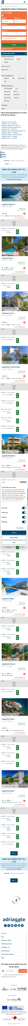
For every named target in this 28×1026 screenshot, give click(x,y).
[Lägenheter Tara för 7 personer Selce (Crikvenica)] (14, 301)
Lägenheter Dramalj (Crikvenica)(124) (11, 127)
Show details (20, 528)
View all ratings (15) (21, 461)
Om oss (3, 933)
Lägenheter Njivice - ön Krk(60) (9, 132)
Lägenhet (6, 78)
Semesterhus (21, 78)
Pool (16, 88)
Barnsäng (16, 97)
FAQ (2, 937)
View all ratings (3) (21, 263)
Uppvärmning (7, 97)
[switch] (24, 512)
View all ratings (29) (21, 796)
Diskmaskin (16, 94)
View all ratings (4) (21, 669)
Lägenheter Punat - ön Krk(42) (9, 136)
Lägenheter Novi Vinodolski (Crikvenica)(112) (13, 131)
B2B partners (5, 951)
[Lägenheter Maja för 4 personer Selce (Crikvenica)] (14, 587)
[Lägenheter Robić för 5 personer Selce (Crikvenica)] (14, 779)
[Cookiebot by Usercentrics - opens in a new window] (20, 482)
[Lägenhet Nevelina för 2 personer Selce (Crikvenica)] (14, 444)
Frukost (16, 91)
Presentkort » (22, 177)
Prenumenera (23, 971)
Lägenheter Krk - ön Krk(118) (9, 129)
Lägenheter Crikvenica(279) (8, 122)
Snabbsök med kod (6, 49)
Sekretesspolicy (6, 944)
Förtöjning (6, 101)
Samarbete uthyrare (7, 954)
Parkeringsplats (8, 88)
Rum (13, 78)
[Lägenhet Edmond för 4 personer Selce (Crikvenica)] (14, 192)
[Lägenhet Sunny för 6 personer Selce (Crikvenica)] (14, 246)
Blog (2, 958)
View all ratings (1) (21, 604)
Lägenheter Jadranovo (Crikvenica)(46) (11, 134)
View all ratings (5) (21, 372)
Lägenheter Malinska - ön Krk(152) (10, 125)
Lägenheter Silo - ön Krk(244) (9, 123)
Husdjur (6, 62)
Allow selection (14, 537)
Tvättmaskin (7, 94)
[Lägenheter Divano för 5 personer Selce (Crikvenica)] (14, 652)
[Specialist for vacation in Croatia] (14, 919)
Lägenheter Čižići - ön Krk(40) (9, 138)
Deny (14, 542)
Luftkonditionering (9, 59)
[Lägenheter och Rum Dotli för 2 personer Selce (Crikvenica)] (14, 355)
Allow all (14, 532)
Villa (5, 81)
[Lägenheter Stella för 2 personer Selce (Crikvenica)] (14, 707)
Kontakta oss (5, 947)
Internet (19, 59)
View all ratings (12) (21, 210)
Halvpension (7, 91)
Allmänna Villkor (6, 940)
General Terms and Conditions (14, 179)
